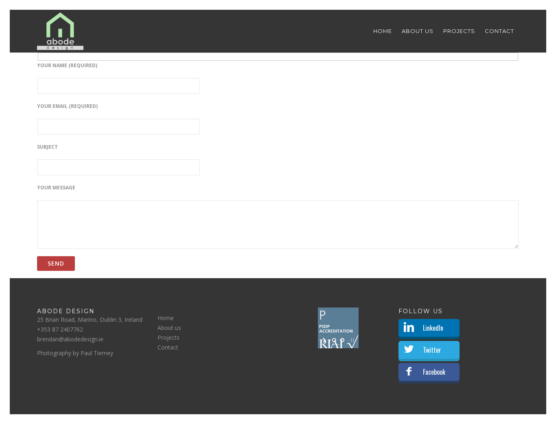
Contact (499, 31)
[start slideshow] (325, 340)
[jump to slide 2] (342, 340)
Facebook (434, 372)
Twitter (432, 350)
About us (417, 31)
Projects (459, 31)
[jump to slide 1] (334, 340)
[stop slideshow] (351, 340)
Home (382, 31)
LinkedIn (433, 328)
